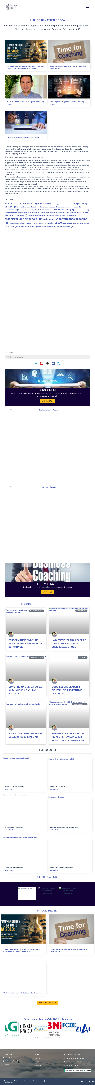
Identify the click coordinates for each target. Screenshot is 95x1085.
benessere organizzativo (37, 203)
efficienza (47, 210)
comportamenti (12, 210)
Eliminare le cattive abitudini (14, 786)
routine (86, 223)
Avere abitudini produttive (14, 827)
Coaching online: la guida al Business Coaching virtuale (25, 690)
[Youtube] (41, 363)
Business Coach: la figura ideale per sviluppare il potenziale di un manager (68, 737)
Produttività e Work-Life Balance (61, 867)
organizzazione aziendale (24, 218)
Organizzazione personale (14, 867)
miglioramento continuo (36, 215)
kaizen (43, 212)
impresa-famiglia (24, 212)
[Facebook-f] (53, 363)
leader (54, 212)
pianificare (13, 223)
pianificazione (21, 223)
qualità (80, 223)
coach (74, 204)
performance (50, 219)
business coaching (64, 204)
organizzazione (70, 215)
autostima (17, 204)
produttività (54, 223)
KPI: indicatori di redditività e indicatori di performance (22, 993)
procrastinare (41, 223)
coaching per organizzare (69, 207)
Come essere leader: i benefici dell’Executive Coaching (67, 690)
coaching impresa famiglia (26, 207)
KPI (48, 212)
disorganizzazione (27, 210)
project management (70, 223)
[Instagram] (47, 363)
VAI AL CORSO (9, 789)
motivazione (51, 215)
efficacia (37, 210)
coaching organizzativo (47, 207)
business (56, 204)
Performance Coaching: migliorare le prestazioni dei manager (25, 643)
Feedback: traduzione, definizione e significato (23, 137)
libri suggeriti (72, 212)
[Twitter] (58, 363)
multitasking (60, 215)
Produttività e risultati (57, 786)
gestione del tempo (81, 210)
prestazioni (30, 223)
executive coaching (63, 210)
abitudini (8, 204)
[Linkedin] (36, 363)
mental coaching (17, 215)
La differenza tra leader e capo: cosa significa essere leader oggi (69, 643)
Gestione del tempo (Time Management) (64, 827)
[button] (87, 7)
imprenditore (11, 212)
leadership (62, 212)
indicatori (35, 212)
